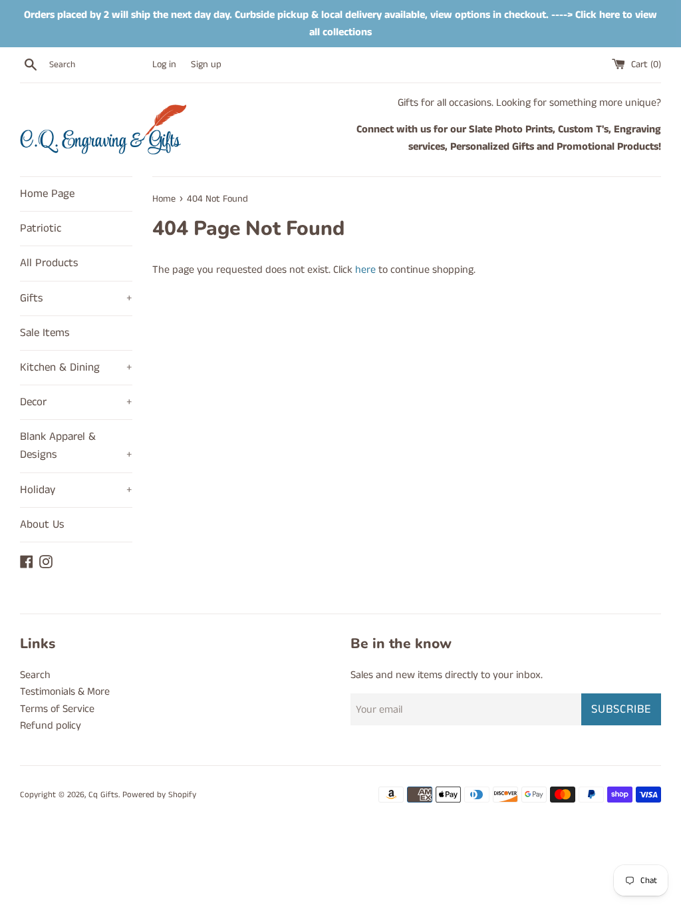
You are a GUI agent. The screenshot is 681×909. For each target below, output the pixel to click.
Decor (76, 402)
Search (35, 675)
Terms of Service (57, 709)
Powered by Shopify (159, 795)
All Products (49, 263)
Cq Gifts (103, 795)
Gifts (76, 298)
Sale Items (45, 333)
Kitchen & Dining (76, 367)
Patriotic (40, 228)
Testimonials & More (65, 691)
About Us (42, 524)
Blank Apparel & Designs (76, 445)
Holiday (76, 490)
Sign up (206, 64)
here (365, 269)
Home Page (47, 194)
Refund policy (50, 725)
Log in (164, 64)
